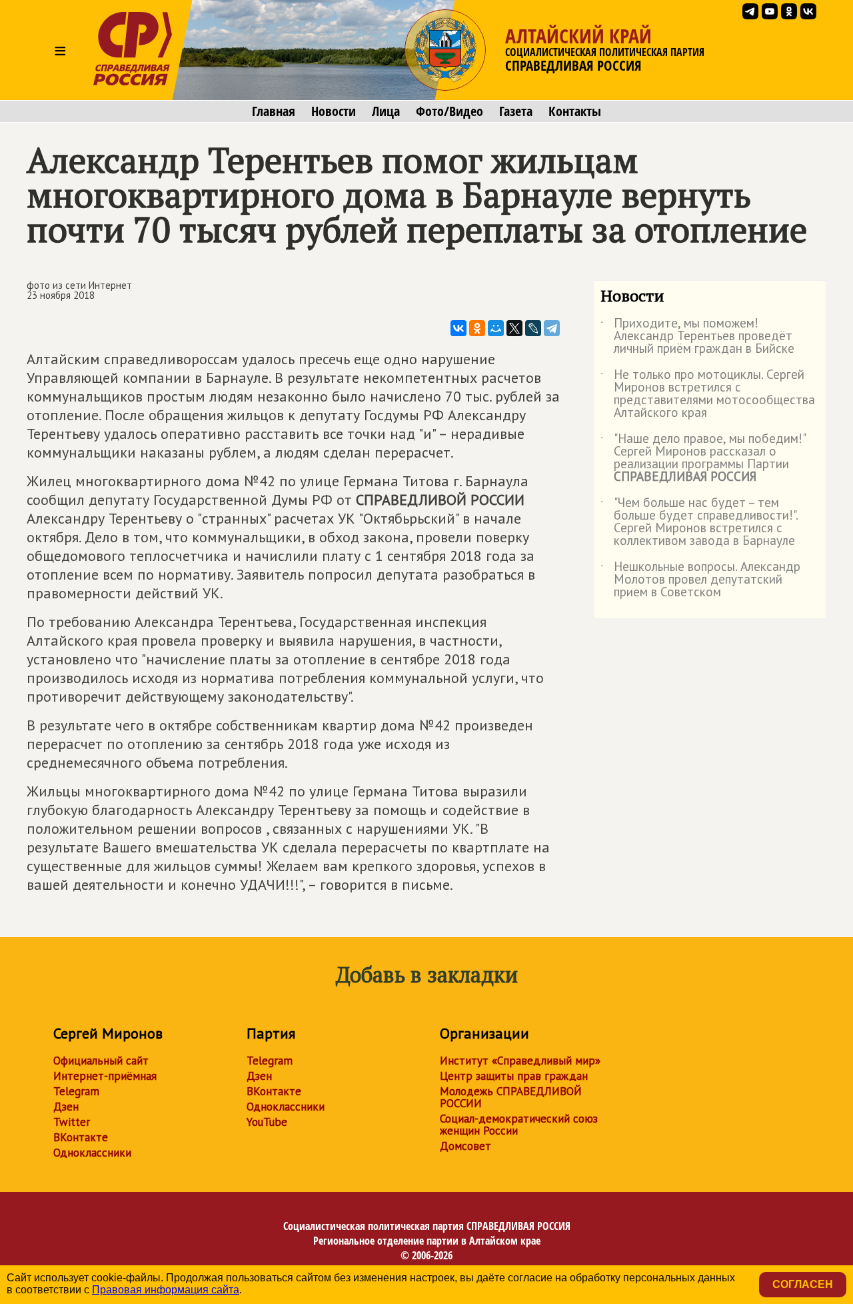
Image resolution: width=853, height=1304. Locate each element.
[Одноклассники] (477, 328)
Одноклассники (92, 1153)
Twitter (71, 1122)
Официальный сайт (101, 1061)
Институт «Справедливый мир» (520, 1061)
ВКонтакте (80, 1137)
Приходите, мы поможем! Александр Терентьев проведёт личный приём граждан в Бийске (697, 336)
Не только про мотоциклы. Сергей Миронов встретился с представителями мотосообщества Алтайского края (707, 394)
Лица (386, 111)
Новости (333, 111)
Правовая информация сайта (165, 1289)
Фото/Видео (449, 111)
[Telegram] (552, 328)
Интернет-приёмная (105, 1076)
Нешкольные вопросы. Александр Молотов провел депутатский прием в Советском (700, 580)
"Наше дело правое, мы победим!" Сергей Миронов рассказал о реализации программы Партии (702, 458)
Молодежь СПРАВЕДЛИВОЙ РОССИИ (511, 1097)
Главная (273, 111)
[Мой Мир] (496, 328)
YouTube (267, 1122)
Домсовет (465, 1146)
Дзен (66, 1107)
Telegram (76, 1091)
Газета (515, 111)
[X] (514, 328)
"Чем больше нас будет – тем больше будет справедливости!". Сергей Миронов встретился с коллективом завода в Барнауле (699, 522)
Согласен (802, 1284)
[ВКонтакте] (458, 328)
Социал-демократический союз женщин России (519, 1125)
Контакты (574, 111)
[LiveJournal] (533, 328)
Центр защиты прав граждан (514, 1076)
